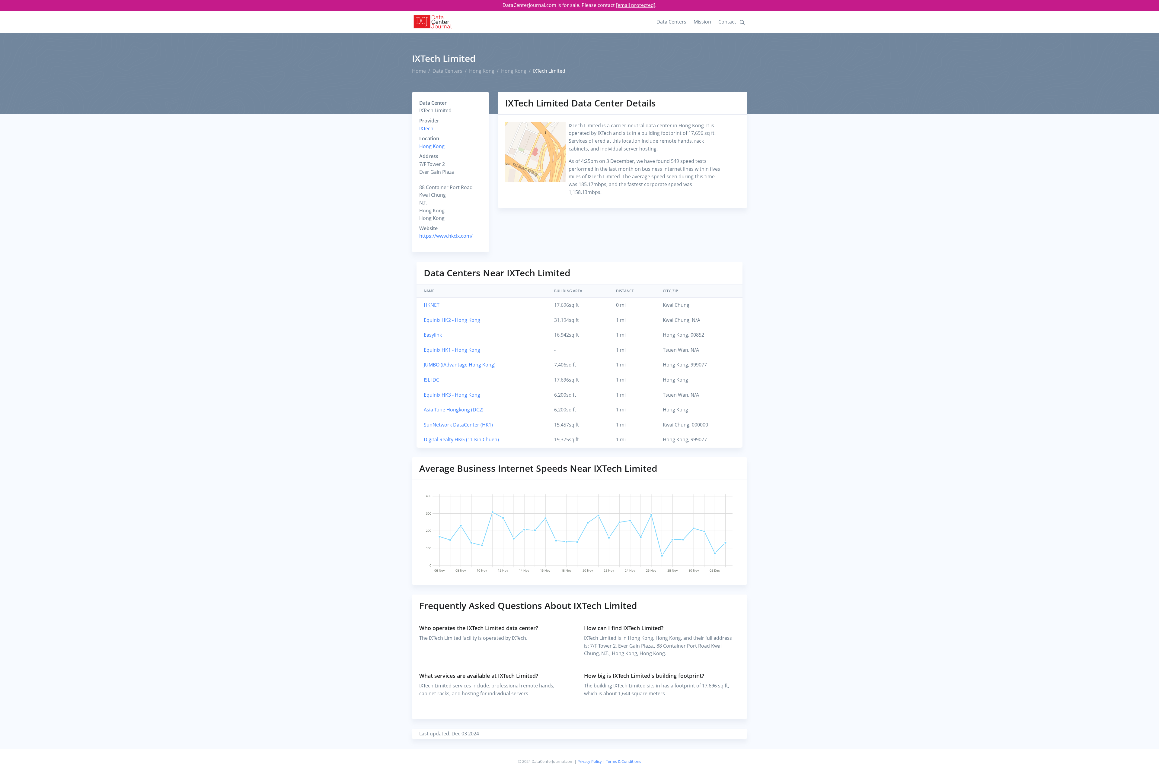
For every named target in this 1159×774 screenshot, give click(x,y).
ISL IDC (431, 379)
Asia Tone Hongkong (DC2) (454, 409)
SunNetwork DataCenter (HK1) (458, 424)
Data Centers (671, 21)
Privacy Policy (589, 761)
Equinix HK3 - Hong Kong (452, 395)
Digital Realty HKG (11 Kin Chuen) (461, 439)
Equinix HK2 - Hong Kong (452, 320)
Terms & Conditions (623, 761)
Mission (702, 21)
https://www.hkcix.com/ (446, 236)
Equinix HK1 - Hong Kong (452, 350)
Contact (727, 21)
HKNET (431, 305)
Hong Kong (481, 71)
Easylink (433, 334)
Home (419, 71)
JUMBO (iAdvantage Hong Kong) (460, 364)
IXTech (426, 128)
